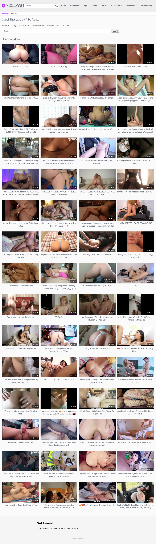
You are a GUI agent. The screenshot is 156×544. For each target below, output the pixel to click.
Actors (94, 5)
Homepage (5, 13)
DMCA (103, 5)
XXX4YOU (14, 6)
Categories (74, 5)
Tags (85, 5)
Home (63, 5)
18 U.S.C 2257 (116, 5)
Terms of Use (131, 5)
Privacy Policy (146, 5)
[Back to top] (150, 536)
